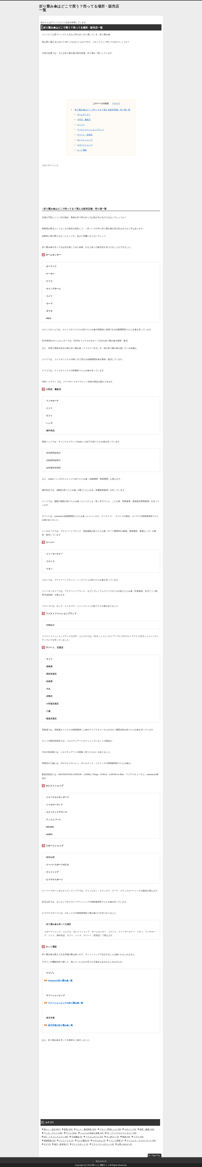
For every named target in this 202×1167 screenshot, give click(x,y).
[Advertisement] (101, 79)
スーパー (81, 125)
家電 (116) (68, 1129)
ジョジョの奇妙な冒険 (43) (91, 1133)
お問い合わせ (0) (124, 1144)
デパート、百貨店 (84, 135)
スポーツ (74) (130, 1129)
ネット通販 (82, 150)
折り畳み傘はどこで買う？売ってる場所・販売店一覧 (79, 8)
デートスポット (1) (80, 1144)
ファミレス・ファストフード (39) (141, 1140)
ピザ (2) (47, 1144)
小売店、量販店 (84, 120)
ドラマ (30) (138, 1137)
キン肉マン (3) (112, 1137)
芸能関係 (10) (50, 1140)
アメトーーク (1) (66, 1140)
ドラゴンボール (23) (94, 1137)
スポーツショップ (84, 145)
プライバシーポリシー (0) (103, 1144)
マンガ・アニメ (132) (53, 1133)
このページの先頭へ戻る (154, 1155)
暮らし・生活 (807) (52, 1129)
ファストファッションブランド (90, 130)
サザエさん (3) (99, 1140)
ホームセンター (84, 115)
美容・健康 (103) (146, 1129)
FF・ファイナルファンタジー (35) (121, 1133)
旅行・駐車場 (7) (61, 1144)
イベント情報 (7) (116, 1140)
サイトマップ (101, 1161)
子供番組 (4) (76, 1137)
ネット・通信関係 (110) (86, 1129)
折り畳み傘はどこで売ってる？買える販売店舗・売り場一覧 (102, 110)
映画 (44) (126, 1137)
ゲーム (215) (71, 1133)
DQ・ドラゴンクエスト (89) (56, 1137)
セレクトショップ (84, 140)
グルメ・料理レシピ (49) (110, 1129)
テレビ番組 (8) (83, 1140)
